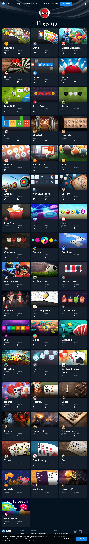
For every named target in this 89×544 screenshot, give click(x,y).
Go (63, 460)
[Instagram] (80, 531)
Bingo (64, 223)
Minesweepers (41, 193)
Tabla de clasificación (30, 4)
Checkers (9, 252)
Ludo (7, 135)
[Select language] (86, 4)
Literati (37, 77)
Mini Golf (9, 106)
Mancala (66, 135)
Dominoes (67, 252)
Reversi (65, 106)
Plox (6, 339)
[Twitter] (75, 531)
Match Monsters (71, 47)
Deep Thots (10, 518)
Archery (8, 193)
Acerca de (55, 4)
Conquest (38, 431)
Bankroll (9, 47)
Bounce (37, 252)
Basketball (39, 164)
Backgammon (69, 431)
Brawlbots (10, 368)
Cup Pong (9, 223)
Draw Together (41, 310)
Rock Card (38, 489)
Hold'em (38, 401)
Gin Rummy (39, 460)
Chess (64, 401)
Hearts (8, 401)
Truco (7, 460)
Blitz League (11, 281)
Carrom (65, 193)
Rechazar (67, 539)
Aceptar (81, 539)
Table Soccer (40, 281)
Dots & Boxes (69, 281)
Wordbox (9, 164)
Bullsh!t (8, 310)
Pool (64, 164)
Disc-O (36, 223)
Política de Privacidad (39, 541)
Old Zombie (68, 310)
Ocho (36, 47)
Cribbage (66, 339)
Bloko (36, 339)
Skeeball (38, 135)
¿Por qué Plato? (44, 4)
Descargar (66, 4)
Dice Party (39, 368)
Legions (8, 431)
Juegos (19, 4)
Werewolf (67, 489)
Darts (7, 77)
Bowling (66, 77)
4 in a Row (39, 106)
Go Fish (8, 489)
